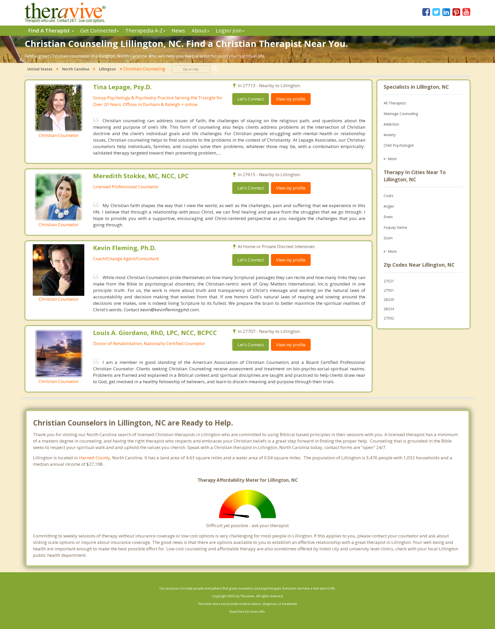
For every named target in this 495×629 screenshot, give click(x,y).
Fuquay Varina (395, 227)
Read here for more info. (247, 611)
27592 (389, 318)
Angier (389, 206)
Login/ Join (229, 30)
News (178, 30)
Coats (388, 195)
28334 (389, 308)
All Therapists (395, 103)
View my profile (291, 99)
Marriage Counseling (401, 113)
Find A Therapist (49, 30)
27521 (389, 281)
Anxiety (390, 134)
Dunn (388, 237)
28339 (389, 299)
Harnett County (94, 458)
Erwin (388, 216)
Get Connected (98, 30)
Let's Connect (250, 99)
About (199, 30)
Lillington (107, 69)
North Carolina (75, 69)
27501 (389, 290)
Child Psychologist (399, 145)
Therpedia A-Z (144, 30)
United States (39, 69)
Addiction (391, 124)
